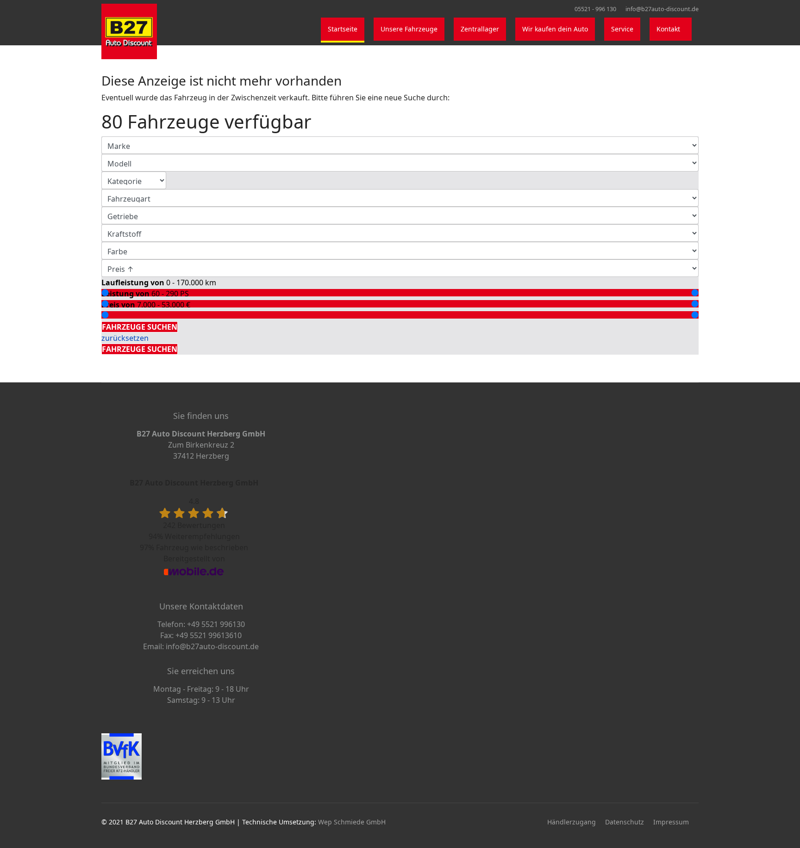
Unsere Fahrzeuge (409, 29)
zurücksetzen (125, 338)
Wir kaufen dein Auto (555, 29)
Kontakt (668, 29)
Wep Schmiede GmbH (352, 821)
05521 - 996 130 (595, 9)
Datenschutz (624, 821)
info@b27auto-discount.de (662, 9)
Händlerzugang (571, 821)
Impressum (671, 821)
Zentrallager (480, 29)
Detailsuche (124, 316)
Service (622, 29)
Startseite (342, 29)
